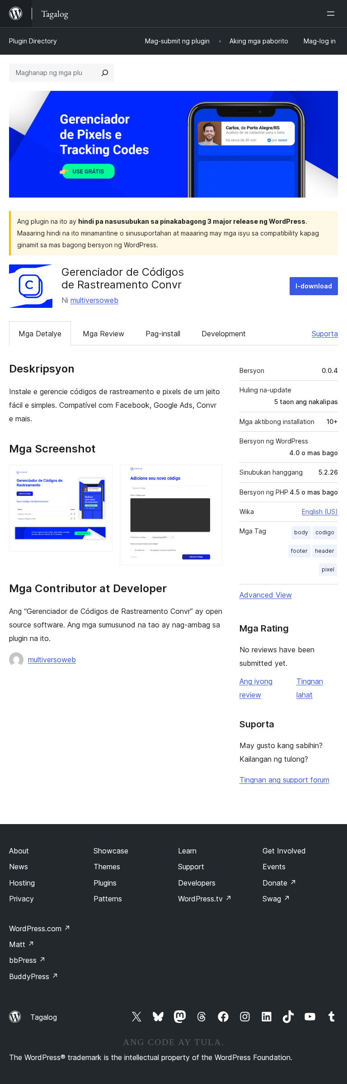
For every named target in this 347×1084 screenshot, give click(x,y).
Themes (107, 866)
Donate (279, 882)
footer (299, 550)
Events (274, 866)
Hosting (22, 882)
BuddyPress (33, 976)
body (301, 532)
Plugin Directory (33, 41)
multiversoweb (94, 300)
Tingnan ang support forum (284, 779)
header (324, 550)
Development (224, 333)
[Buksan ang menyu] (332, 13)
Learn (187, 850)
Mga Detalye (40, 333)
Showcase (111, 850)
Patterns (108, 898)
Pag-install (162, 333)
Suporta (325, 333)
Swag (276, 898)
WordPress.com (39, 928)
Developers (197, 882)
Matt (21, 944)
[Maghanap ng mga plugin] (105, 73)
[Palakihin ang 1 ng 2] (100, 476)
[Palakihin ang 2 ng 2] (210, 476)
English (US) (320, 511)
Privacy (21, 898)
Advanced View (265, 594)
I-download (313, 286)
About (19, 850)
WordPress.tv (205, 898)
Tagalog (43, 1017)
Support (191, 866)
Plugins (105, 882)
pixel (328, 569)
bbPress (27, 960)
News (18, 866)
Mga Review (103, 333)
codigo (324, 532)
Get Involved (284, 850)
